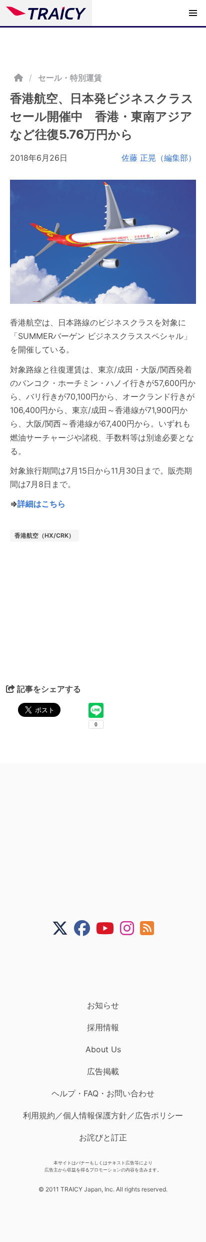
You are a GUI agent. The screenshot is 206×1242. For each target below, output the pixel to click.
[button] (193, 13)
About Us (103, 1049)
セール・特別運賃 (70, 78)
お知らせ (103, 1005)
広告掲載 (103, 1071)
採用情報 (103, 1027)
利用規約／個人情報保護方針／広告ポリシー (103, 1115)
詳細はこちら (42, 504)
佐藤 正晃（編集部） (159, 158)
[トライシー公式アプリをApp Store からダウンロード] (109, 968)
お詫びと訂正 (103, 1137)
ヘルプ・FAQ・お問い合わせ (103, 1093)
